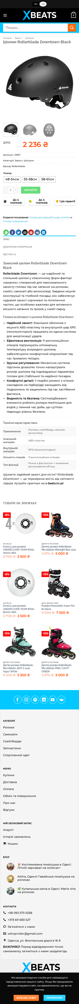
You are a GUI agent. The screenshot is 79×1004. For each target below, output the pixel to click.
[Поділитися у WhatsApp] (6, 232)
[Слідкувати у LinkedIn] (44, 700)
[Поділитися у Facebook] (12, 232)
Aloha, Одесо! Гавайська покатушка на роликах (46, 878)
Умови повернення (15, 221)
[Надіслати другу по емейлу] (25, 232)
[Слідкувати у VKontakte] (62, 700)
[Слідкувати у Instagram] (26, 700)
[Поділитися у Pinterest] (31, 232)
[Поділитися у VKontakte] (37, 232)
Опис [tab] (6, 239)
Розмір (7, 173)
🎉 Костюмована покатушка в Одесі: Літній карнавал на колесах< (44, 866)
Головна (7, 38)
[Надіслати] (72, 28)
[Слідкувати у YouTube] (53, 700)
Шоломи (29, 38)
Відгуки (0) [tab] (9, 254)
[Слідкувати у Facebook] (18, 700)
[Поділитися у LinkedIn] (43, 232)
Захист (18, 38)
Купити (31, 190)
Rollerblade (18, 166)
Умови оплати (61, 217)
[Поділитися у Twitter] (18, 232)
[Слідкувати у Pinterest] (35, 700)
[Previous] (9, 81)
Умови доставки (39, 217)
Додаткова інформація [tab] (17, 247)
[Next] (69, 81)
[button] (5, 15)
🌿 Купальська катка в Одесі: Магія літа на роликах (46, 890)
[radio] (12, 179)
